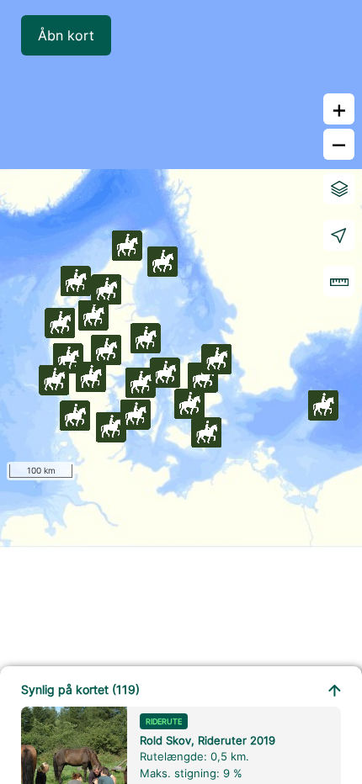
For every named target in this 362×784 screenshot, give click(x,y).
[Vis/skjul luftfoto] (338, 188)
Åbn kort (66, 35)
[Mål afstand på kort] (338, 281)
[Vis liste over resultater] (334, 689)
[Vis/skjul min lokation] (338, 235)
